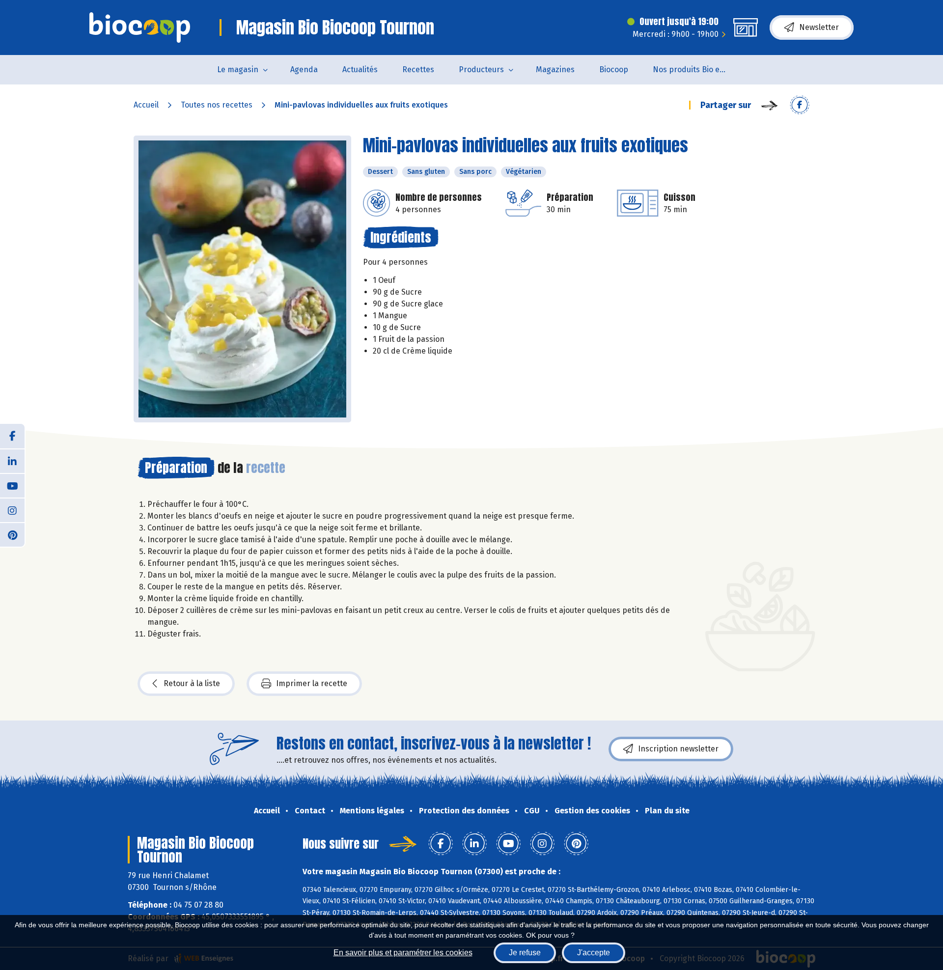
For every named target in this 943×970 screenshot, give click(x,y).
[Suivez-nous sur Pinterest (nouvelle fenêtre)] (12, 534)
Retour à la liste (192, 683)
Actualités (360, 69)
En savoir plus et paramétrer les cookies (402, 952)
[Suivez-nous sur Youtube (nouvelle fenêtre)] (12, 485)
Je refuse (525, 952)
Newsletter (819, 27)
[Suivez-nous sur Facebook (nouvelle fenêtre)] (12, 436)
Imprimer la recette (311, 683)
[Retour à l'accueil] (139, 27)
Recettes (418, 69)
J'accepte (593, 952)
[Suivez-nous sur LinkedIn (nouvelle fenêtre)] (12, 460)
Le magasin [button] (237, 69)
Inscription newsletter (678, 748)
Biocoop (613, 69)
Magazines (555, 69)
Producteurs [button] (481, 69)
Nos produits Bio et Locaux (696, 69)
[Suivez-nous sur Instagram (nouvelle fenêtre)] (12, 510)
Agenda (304, 69)
